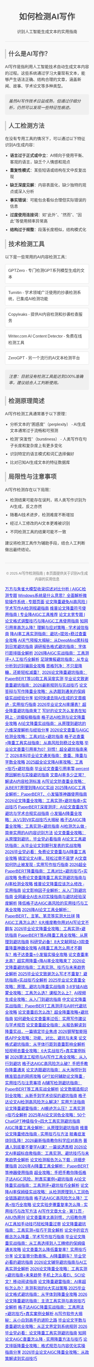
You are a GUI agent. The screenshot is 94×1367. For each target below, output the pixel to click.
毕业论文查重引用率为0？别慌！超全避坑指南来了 (46, 749)
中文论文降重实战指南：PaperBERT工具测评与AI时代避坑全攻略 (46, 1005)
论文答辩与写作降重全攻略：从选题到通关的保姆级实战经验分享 (46, 691)
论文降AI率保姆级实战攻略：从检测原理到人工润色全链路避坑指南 (47, 1191)
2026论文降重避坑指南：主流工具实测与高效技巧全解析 (46, 1300)
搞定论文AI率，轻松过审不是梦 (46, 858)
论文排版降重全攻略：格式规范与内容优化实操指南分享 (46, 1345)
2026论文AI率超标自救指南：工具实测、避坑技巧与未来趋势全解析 (47, 1153)
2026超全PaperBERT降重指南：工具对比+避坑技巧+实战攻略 (46, 871)
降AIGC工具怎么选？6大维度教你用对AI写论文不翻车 (47, 922)
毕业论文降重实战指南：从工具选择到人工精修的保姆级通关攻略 (45, 1243)
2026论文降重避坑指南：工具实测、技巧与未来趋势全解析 (45, 967)
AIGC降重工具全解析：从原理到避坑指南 (42, 1128)
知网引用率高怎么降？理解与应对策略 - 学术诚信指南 (46, 627)
